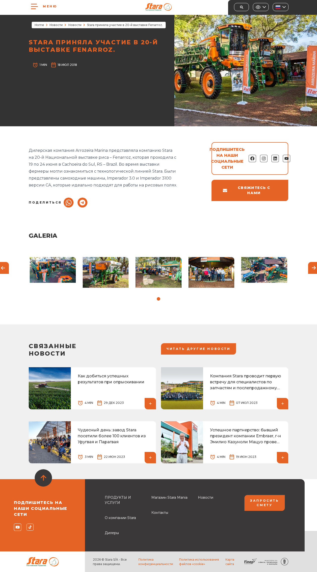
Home (39, 25)
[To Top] (43, 478)
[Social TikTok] (29, 527)
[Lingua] (281, 7)
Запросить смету (264, 503)
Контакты (159, 512)
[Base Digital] (284, 562)
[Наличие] (261, 7)
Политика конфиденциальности (155, 562)
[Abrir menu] (34, 6)
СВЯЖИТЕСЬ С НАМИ (254, 190)
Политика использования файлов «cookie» (199, 562)
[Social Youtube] (17, 527)
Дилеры (112, 533)
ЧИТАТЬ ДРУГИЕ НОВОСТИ (198, 349)
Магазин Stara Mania (169, 497)
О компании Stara (120, 518)
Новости (56, 25)
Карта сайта (229, 562)
